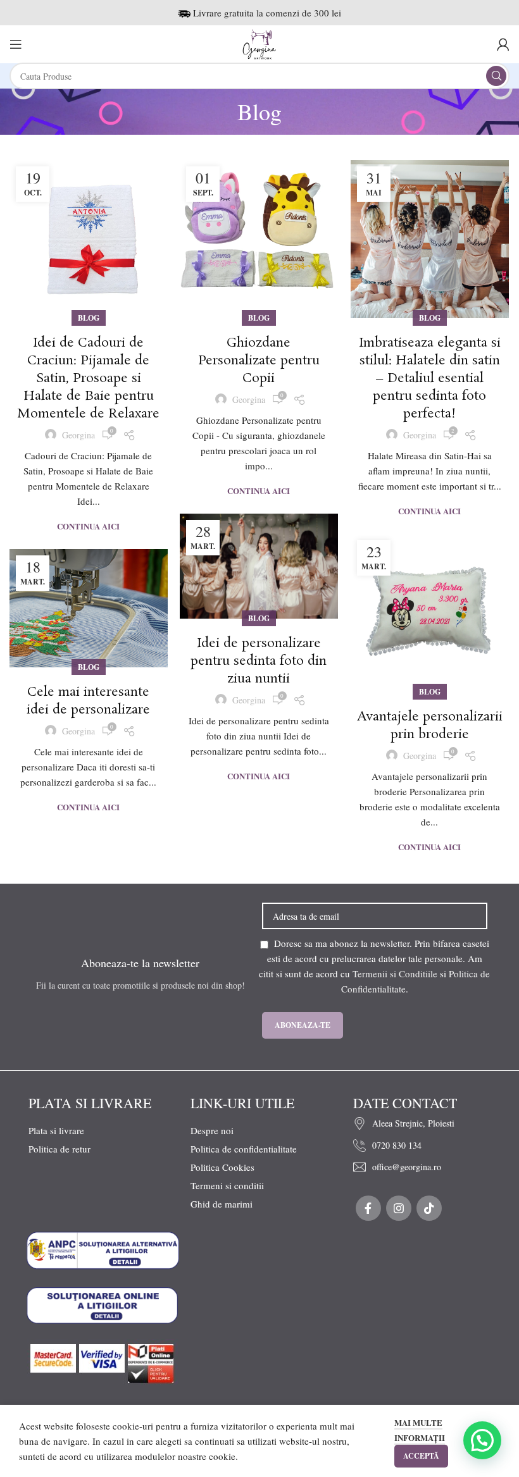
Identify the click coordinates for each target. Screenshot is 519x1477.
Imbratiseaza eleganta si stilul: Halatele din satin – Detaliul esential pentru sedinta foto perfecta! (430, 378)
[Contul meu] (503, 44)
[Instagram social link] (398, 1208)
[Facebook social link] (368, 1208)
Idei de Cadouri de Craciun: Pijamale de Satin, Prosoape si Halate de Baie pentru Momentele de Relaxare (88, 378)
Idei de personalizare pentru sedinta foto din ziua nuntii (259, 661)
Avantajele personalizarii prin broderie (430, 725)
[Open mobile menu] (15, 44)
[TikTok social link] (429, 1208)
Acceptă (421, 1455)
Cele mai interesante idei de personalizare (88, 701)
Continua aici (88, 526)
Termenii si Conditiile (395, 973)
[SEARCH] (496, 76)
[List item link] (415, 1123)
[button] (482, 1440)
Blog (88, 317)
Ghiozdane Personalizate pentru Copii (259, 360)
